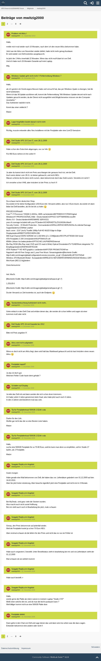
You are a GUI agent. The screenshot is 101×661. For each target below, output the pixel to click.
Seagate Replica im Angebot (22, 464)
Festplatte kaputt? (18, 364)
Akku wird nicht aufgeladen (22, 343)
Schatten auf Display (19, 386)
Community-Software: (50, 657)
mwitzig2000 (15, 36)
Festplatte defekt (18, 614)
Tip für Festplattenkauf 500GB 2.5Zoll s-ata (28, 410)
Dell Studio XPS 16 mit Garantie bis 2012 (27, 324)
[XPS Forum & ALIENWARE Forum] (3, 2)
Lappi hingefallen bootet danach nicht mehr (28, 122)
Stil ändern (95, 647)
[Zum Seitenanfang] (97, 657)
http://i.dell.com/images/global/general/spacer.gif (40, 279)
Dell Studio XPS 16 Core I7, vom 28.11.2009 (29, 140)
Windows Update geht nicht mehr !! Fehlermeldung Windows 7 (36, 76)
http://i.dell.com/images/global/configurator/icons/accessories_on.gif (33, 255)
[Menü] (97, 3)
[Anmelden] (91, 3)
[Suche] (85, 3)
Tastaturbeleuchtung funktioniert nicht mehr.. (29, 303)
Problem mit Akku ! (19, 33)
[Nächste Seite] (20, 24)
